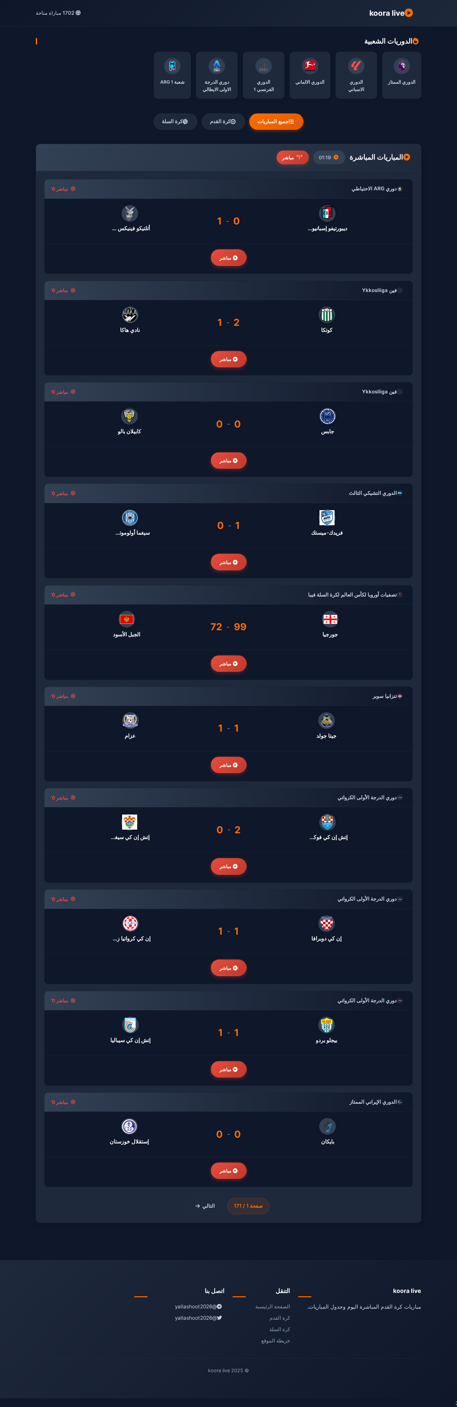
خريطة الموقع (275, 1340)
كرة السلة (172, 121)
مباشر (226, 258)
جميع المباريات (273, 121)
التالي (208, 1206)
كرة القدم (220, 121)
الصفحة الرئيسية (272, 1306)
